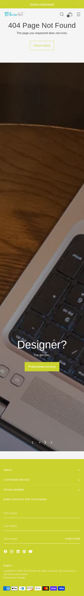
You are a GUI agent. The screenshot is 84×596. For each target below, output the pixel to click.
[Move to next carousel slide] (51, 442)
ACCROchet (30, 571)
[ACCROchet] (14, 14)
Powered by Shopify (14, 577)
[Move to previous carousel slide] (32, 442)
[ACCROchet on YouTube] (31, 552)
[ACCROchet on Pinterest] (24, 552)
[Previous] (6, 4)
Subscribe (72, 538)
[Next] (78, 4)
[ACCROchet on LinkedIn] (18, 552)
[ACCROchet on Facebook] (6, 552)
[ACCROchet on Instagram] (12, 552)
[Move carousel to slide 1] (39, 442)
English (8, 565)
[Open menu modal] (78, 14)
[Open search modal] (62, 14)
